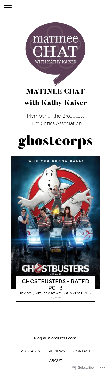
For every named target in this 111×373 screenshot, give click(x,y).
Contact (82, 351)
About (55, 360)
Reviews (57, 351)
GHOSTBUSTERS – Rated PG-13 (56, 284)
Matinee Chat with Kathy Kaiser (58, 293)
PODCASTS (30, 351)
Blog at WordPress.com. (55, 338)
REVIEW (25, 293)
